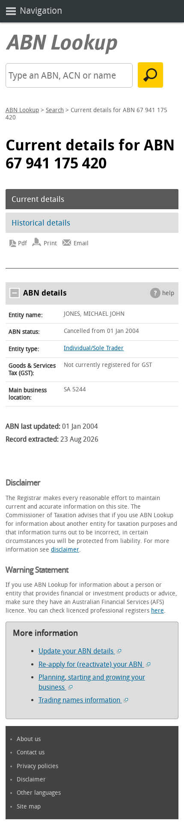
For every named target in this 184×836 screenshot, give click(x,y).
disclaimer (65, 549)
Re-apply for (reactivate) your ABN (91, 664)
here (157, 610)
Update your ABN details (77, 651)
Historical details (41, 223)
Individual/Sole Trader (94, 348)
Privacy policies (37, 766)
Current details (38, 199)
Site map (29, 806)
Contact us (31, 752)
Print (50, 243)
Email (81, 243)
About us (29, 739)
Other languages (39, 792)
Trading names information (80, 700)
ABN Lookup (22, 110)
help (168, 293)
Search (55, 110)
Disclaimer (31, 779)
